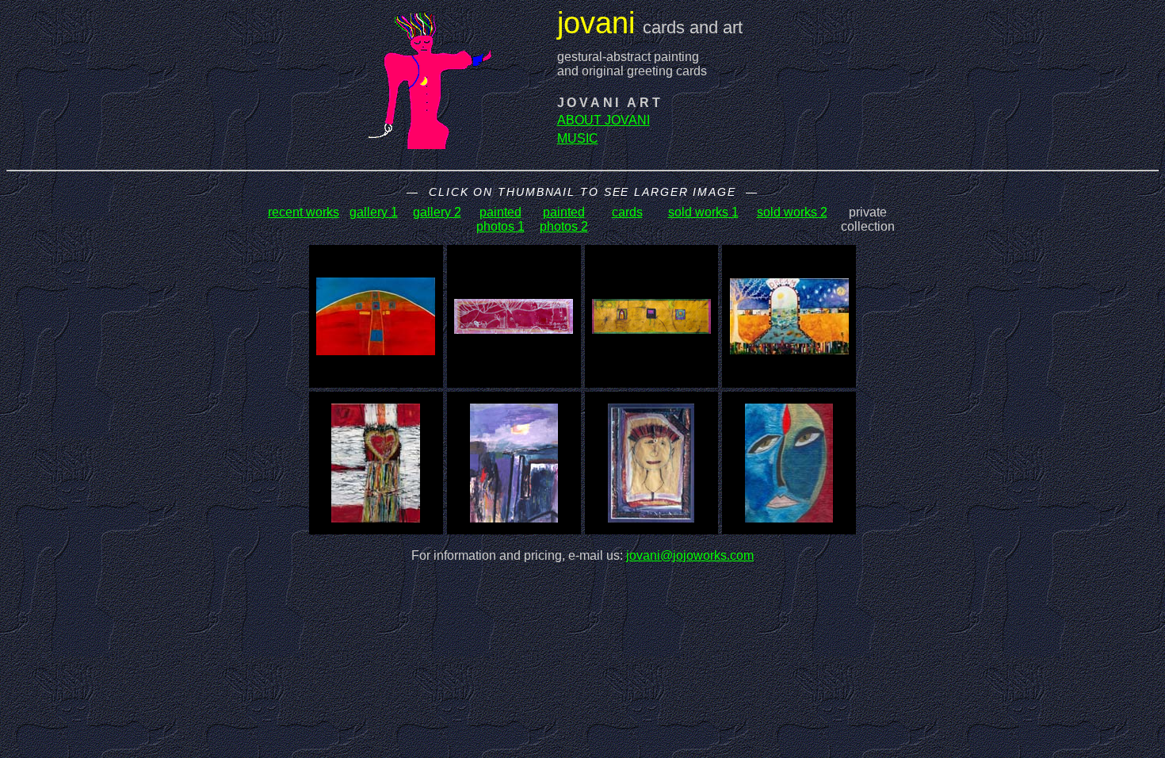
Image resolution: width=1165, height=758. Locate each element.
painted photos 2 (564, 219)
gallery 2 (437, 212)
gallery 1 (374, 212)
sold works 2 (792, 212)
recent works (303, 212)
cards (627, 212)
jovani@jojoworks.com (690, 555)
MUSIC (577, 138)
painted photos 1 (500, 219)
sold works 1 (703, 212)
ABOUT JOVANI (603, 120)
